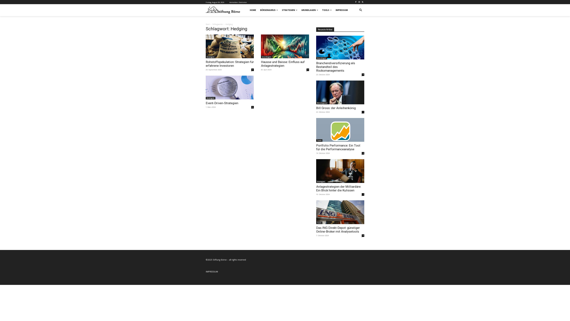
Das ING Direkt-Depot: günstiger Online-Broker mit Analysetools (338, 229)
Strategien (210, 57)
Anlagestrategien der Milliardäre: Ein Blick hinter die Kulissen (338, 188)
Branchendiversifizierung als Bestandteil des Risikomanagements (335, 66)
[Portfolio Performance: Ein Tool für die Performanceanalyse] (340, 130)
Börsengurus (322, 103)
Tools (319, 140)
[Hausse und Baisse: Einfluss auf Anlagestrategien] (285, 46)
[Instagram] (359, 2)
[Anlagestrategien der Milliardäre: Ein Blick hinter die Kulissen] (340, 171)
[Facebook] (356, 2)
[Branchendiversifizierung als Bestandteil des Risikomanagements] (340, 47)
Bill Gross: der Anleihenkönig (336, 108)
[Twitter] (362, 2)
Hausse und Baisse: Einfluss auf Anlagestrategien (283, 63)
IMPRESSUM (212, 271)
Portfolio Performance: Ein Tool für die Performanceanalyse (338, 147)
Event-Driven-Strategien (222, 103)
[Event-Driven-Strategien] (230, 87)
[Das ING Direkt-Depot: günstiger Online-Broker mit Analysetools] (340, 212)
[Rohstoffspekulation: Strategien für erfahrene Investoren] (230, 46)
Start (208, 24)
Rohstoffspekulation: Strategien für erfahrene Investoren (230, 63)
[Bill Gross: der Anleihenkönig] (340, 92)
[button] (360, 10)
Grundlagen (266, 57)
